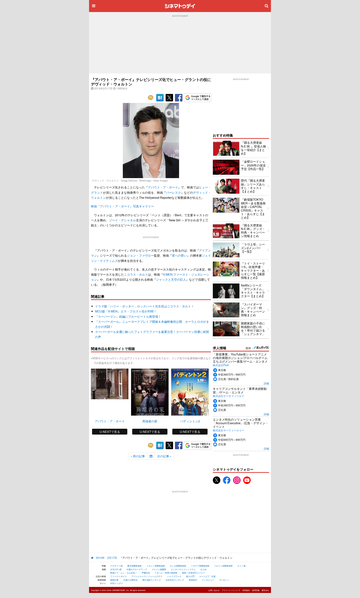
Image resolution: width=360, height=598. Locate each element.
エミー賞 (241, 565)
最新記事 (114, 579)
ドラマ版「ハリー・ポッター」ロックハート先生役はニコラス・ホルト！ (144, 306)
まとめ (203, 569)
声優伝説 (146, 572)
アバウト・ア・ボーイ (163, 187)
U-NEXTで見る (110, 431)
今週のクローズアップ (136, 569)
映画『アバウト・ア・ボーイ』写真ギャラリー (122, 206)
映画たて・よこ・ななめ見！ (123, 572)
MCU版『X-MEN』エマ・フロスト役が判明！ (126, 311)
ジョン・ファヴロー (140, 255)
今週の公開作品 (130, 579)
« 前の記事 (137, 456)
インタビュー (208, 579)
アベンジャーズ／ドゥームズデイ (146, 576)
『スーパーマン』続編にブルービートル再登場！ (128, 316)
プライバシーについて (231, 590)
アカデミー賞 (116, 565)
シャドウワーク (174, 576)
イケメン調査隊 (159, 569)
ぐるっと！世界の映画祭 (166, 572)
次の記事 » (164, 456)
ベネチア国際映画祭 (200, 565)
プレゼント (224, 579)
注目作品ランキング (175, 579)
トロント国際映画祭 (155, 565)
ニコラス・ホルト (136, 274)
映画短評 (193, 579)
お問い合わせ (214, 590)
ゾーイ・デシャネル (122, 220)
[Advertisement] (180, 45)
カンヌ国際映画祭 (178, 565)
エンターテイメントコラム (183, 569)
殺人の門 (190, 576)
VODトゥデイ (116, 583)
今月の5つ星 (116, 569)
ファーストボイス (118, 576)
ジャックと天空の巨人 (171, 279)
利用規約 (246, 590)
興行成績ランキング (151, 579)
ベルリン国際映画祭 (223, 565)
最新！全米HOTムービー (193, 572)
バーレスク (173, 192)
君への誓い (179, 255)
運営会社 (265, 590)
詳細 (266, 383)
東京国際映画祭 (134, 565)
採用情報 (256, 590)
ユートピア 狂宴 (207, 576)
